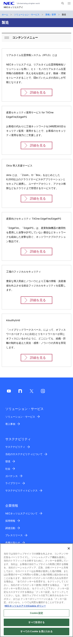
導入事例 (10, 424)
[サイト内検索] (63, 3)
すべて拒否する (36, 622)
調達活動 (10, 528)
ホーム (5, 14)
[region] (36, 590)
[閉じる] (69, 548)
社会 (7, 468)
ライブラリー (12, 483)
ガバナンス (11, 476)
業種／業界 (50, 14)
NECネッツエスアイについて (21, 513)
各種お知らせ (12, 542)
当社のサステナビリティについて (24, 454)
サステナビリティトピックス (21, 490)
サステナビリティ (15, 446)
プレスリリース (14, 535)
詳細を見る (38, 92)
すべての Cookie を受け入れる (36, 631)
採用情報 (10, 520)
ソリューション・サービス (27, 14)
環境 (7, 461)
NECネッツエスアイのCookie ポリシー (25, 605)
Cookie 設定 (36, 613)
